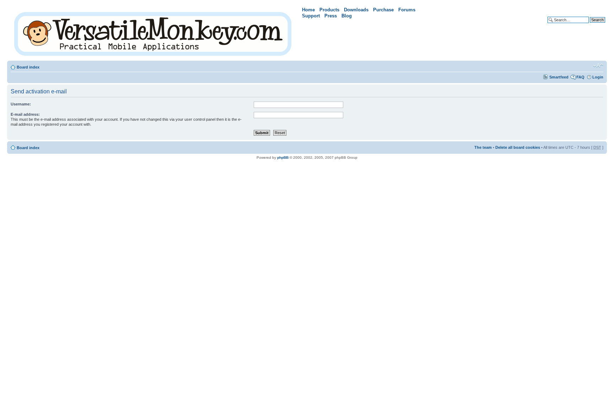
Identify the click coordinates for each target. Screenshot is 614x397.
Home (308, 9)
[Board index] (153, 32)
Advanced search (589, 25)
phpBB (283, 157)
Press (330, 15)
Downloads (356, 9)
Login (597, 77)
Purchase (383, 9)
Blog (346, 15)
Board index (28, 67)
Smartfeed (559, 77)
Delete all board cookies (517, 147)
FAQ (580, 77)
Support (311, 15)
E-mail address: (25, 114)
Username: (21, 104)
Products (329, 9)
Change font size (598, 65)
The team (483, 147)
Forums (406, 9)
